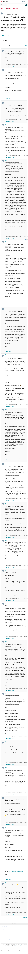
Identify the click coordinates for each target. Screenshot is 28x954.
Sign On (22, 1)
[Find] (26, 5)
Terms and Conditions (18, 945)
